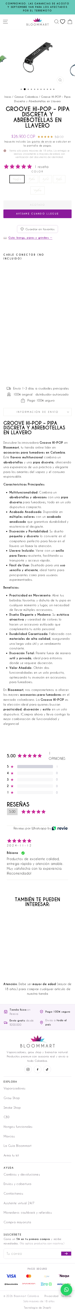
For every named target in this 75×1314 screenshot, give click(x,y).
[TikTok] (47, 1069)
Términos (66, 1296)
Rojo (59, 179)
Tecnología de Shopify (37, 1307)
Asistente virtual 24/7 (19, 1203)
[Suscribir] (66, 1254)
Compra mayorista (17, 1222)
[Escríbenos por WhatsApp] (66, 1290)
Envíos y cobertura (17, 1184)
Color (38, 171)
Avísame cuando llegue (37, 213)
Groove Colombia (26, 96)
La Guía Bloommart (17, 1145)
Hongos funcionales (18, 1126)
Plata (32, 179)
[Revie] (59, 828)
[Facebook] (37, 1069)
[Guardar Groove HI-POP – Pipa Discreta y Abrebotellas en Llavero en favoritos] (31, 270)
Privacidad (51, 1296)
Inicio (7, 96)
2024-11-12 (19, 845)
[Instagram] (28, 1069)
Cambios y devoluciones (22, 1174)
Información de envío (38, 411)
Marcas (9, 1136)
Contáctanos (13, 1193)
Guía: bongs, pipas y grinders (30, 237)
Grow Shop (12, 1098)
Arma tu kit (11, 1155)
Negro (17, 179)
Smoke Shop (12, 1107)
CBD (7, 1117)
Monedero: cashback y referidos (28, 1212)
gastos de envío (42, 141)
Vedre (38, 190)
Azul (46, 179)
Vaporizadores (15, 1088)
